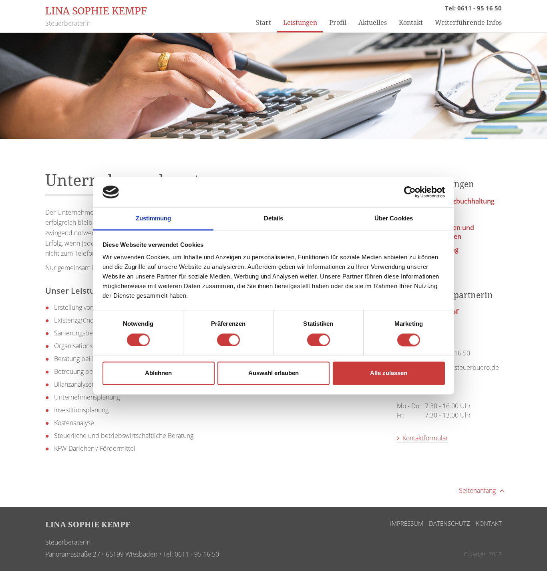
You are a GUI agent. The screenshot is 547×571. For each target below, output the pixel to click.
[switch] (228, 339)
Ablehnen (158, 373)
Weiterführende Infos (468, 22)
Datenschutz (449, 523)
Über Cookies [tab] (393, 218)
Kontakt (411, 22)
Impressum (406, 523)
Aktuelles (372, 22)
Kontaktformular (424, 438)
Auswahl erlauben (273, 373)
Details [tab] (274, 218)
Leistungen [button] (300, 22)
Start (263, 22)
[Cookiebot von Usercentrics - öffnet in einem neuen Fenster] (410, 192)
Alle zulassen (388, 373)
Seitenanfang (478, 490)
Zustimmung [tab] (153, 218)
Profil (337, 22)
